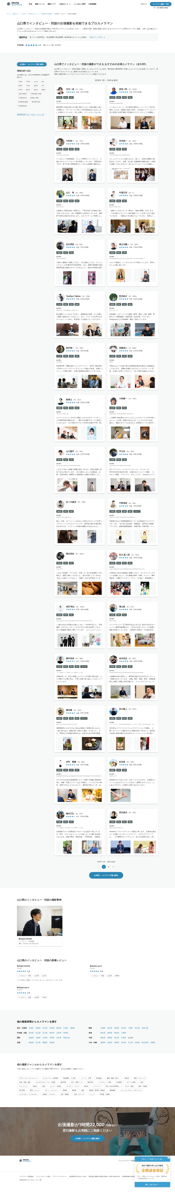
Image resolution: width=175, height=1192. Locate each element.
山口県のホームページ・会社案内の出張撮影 (40, 14)
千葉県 (130, 1028)
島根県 (109, 1038)
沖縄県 (152, 1042)
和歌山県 (66, 1038)
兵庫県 (51, 1038)
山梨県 (58, 1033)
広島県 (123, 1038)
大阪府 (45, 1038)
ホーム (9, 14)
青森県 (38, 1028)
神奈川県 (145, 1028)
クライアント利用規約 (26, 1176)
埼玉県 (123, 1028)
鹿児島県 (145, 1042)
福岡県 (102, 1042)
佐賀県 (109, 1042)
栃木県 (109, 1028)
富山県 (38, 1033)
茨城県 (102, 1028)
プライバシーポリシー (60, 1176)
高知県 (51, 1042)
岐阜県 (102, 1033)
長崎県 (116, 1042)
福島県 (72, 1028)
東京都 (137, 1028)
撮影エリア (16, 14)
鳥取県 (102, 1038)
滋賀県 (31, 1038)
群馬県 (116, 1028)
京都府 (38, 1038)
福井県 (51, 1033)
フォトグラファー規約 (43, 1176)
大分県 (130, 1042)
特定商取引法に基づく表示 (77, 1176)
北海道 (31, 1028)
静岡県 (109, 1033)
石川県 (45, 1033)
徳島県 (31, 1042)
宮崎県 (137, 1042)
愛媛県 (45, 1042)
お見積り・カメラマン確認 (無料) (87, 1138)
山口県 (23, 14)
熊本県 (123, 1042)
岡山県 (116, 1038)
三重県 (123, 1033)
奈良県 (58, 1038)
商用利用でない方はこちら (29, 114)
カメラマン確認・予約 (161, 4)
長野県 (65, 1033)
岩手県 (45, 1028)
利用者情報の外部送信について (132, 1176)
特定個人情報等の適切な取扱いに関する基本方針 (104, 1176)
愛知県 (116, 1033)
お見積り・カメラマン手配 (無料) (32, 64)
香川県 (38, 1042)
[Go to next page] (113, 867)
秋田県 (58, 1028)
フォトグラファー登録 (126, 1161)
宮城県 (51, 1028)
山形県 (65, 1028)
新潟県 (31, 1033)
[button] (20, 81)
